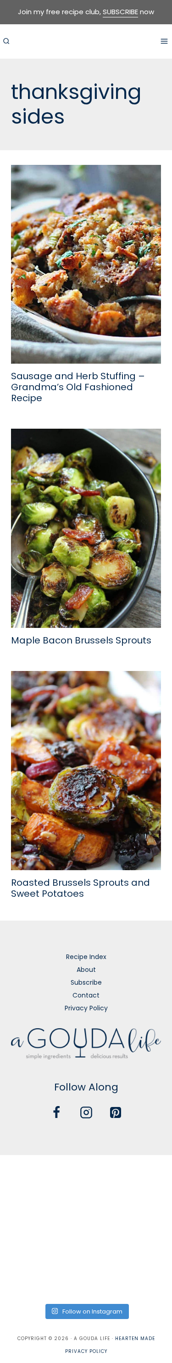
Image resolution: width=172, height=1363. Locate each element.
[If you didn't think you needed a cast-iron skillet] (86, 1211)
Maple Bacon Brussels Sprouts (81, 640)
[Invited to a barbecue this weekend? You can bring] (27, 1176)
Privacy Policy (86, 1008)
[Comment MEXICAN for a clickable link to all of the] (145, 1211)
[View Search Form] (6, 41)
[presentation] (86, 264)
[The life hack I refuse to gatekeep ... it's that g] (86, 1246)
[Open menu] (164, 41)
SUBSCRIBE (120, 11)
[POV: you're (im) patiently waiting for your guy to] (86, 1176)
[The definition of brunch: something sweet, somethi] (145, 1246)
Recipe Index (86, 956)
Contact (86, 995)
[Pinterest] (115, 1112)
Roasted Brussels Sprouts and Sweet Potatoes (80, 888)
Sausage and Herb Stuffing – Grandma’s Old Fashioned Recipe (78, 387)
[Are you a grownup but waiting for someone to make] (145, 1176)
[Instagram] (86, 1112)
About (86, 969)
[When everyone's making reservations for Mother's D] (27, 1211)
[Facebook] (56, 1112)
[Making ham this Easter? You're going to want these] (27, 1280)
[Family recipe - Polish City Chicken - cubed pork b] (27, 1246)
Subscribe (86, 982)
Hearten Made (135, 1338)
